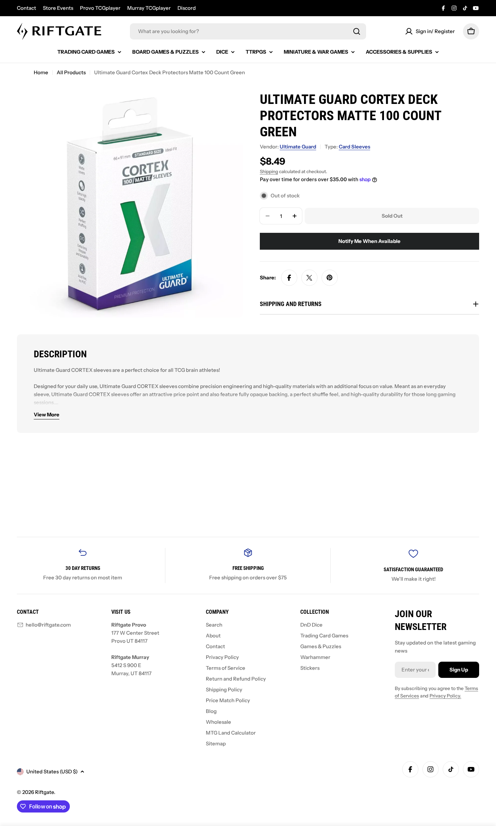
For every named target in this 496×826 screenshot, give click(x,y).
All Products (71, 72)
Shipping (269, 171)
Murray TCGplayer (149, 8)
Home (41, 72)
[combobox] (248, 31)
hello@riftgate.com (48, 625)
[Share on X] (309, 278)
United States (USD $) (52, 771)
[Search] (357, 31)
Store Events (58, 8)
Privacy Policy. (445, 696)
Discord (186, 8)
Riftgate (44, 792)
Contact (26, 8)
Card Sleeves (354, 146)
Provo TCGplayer (100, 8)
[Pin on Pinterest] (330, 278)
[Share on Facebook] (289, 278)
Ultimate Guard (298, 146)
